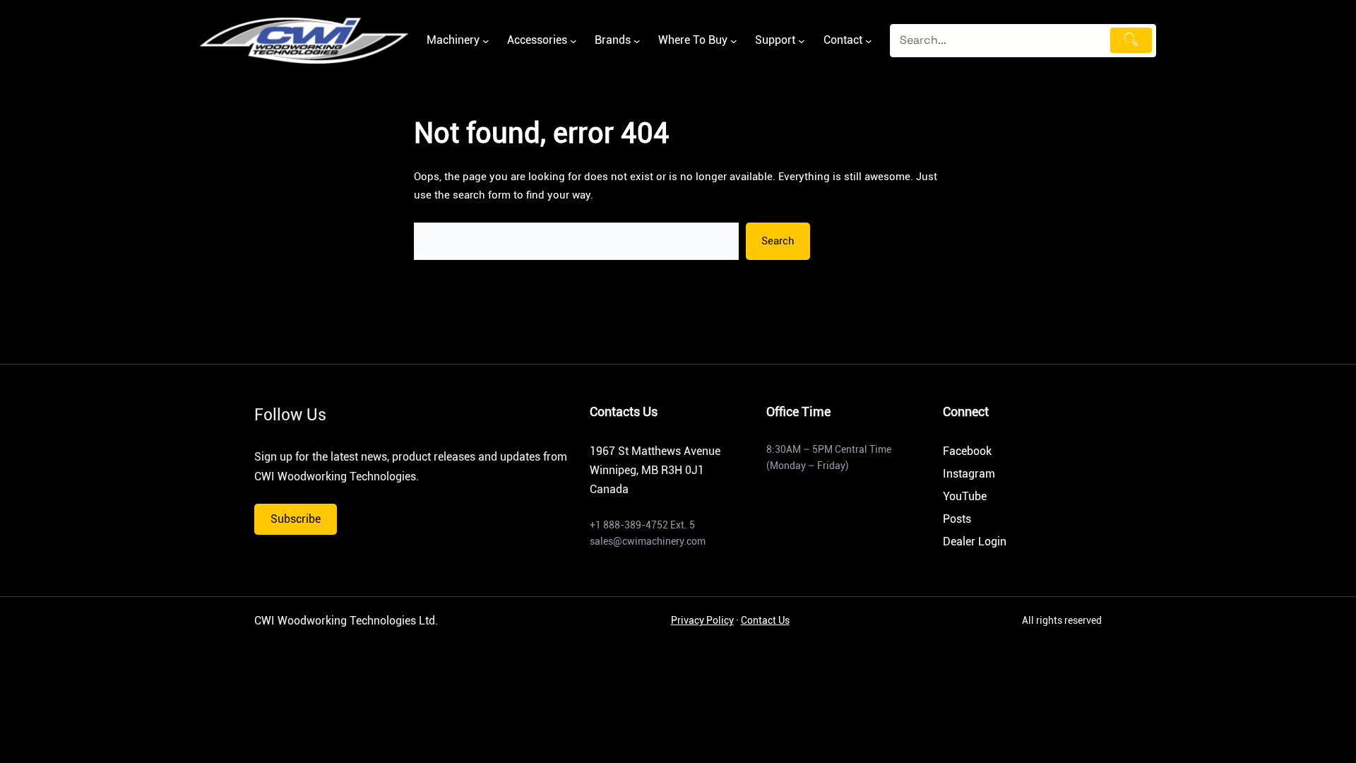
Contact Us (765, 620)
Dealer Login (974, 541)
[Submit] (1131, 40)
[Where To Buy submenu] (733, 41)
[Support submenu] (801, 41)
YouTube (965, 496)
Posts (957, 519)
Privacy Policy (702, 620)
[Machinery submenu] (485, 41)
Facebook (967, 451)
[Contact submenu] (868, 41)
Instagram (969, 473)
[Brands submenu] (637, 41)
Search (778, 241)
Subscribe (295, 519)
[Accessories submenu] (573, 41)
